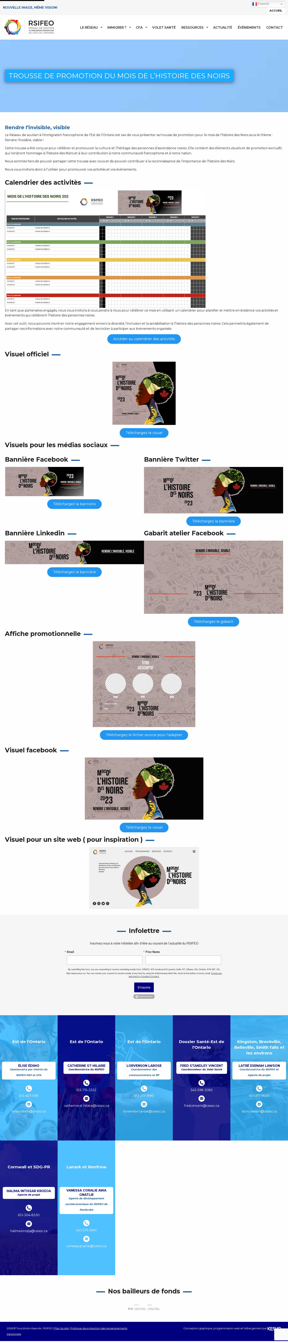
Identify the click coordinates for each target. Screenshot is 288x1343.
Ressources (192, 27)
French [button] (263, 4)
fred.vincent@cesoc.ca (201, 1106)
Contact (274, 27)
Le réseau (89, 27)
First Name (153, 951)
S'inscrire (144, 987)
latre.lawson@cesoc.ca (259, 1111)
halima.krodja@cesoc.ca (28, 1231)
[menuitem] (90, 27)
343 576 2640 (86, 1230)
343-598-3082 (201, 1090)
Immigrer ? (116, 27)
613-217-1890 (144, 1096)
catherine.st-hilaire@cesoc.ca (86, 1106)
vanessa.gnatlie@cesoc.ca (86, 1246)
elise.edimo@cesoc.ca (29, 1111)
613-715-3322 (86, 1090)
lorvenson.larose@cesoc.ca (144, 1111)
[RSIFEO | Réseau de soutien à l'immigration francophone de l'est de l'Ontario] (29, 27)
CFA (139, 27)
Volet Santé (164, 27)
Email (70, 951)
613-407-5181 (29, 1096)
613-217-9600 (259, 1096)
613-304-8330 (29, 1215)
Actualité (222, 27)
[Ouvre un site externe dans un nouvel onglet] (144, 1307)
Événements (249, 27)
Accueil (275, 10)
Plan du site (61, 1328)
